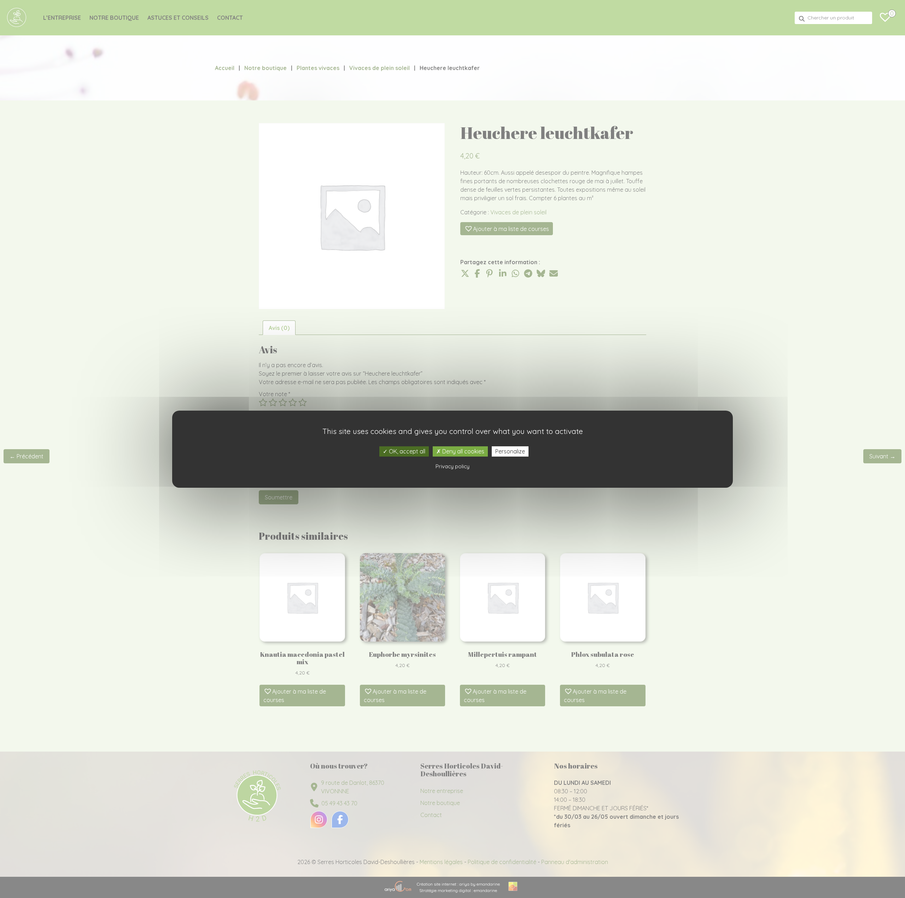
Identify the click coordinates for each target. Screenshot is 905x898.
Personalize (510, 450)
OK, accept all (406, 450)
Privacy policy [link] (452, 466)
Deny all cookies (462, 450)
